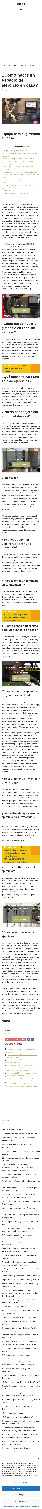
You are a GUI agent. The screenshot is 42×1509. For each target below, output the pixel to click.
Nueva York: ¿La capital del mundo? (15, 1307)
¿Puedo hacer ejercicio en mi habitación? (18, 161)
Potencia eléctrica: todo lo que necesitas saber (19, 1317)
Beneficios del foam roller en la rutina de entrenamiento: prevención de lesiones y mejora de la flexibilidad (20, 1293)
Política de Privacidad (23, 1506)
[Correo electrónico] (32, 1039)
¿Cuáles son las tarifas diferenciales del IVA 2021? (21, 1382)
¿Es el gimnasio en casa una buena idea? (18, 185)
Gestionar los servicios (21, 1482)
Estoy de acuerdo (21, 311)
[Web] (28, 1039)
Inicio (4, 65)
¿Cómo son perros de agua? (13, 1413)
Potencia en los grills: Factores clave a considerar (21, 1276)
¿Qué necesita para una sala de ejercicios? (19, 159)
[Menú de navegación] (21, 10)
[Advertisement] (21, 35)
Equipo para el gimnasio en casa (15, 151)
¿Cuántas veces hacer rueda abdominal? (17, 1417)
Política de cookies (9, 1506)
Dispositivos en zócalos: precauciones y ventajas (20, 1280)
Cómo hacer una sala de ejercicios (16, 196)
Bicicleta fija (7, 164)
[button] (38, 1459)
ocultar (26, 146)
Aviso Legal (35, 1506)
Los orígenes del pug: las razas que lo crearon (19, 1134)
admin (7, 1033)
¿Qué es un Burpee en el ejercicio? (16, 193)
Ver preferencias (21, 1501)
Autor (5, 198)
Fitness (4, 90)
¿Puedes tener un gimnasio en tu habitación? (20, 172)
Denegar (21, 1495)
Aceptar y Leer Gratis (21, 1488)
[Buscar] (37, 1120)
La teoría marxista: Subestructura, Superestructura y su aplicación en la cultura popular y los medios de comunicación (21, 1067)
